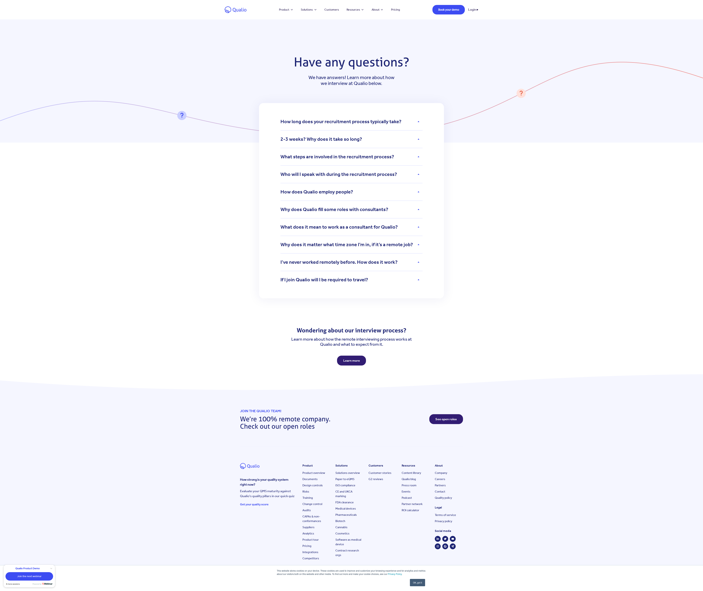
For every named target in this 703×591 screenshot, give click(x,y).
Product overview (313, 473)
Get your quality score (254, 504)
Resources (353, 9)
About (376, 9)
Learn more (351, 361)
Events (406, 491)
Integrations (310, 552)
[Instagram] (438, 546)
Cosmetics (342, 533)
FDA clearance (344, 502)
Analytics (308, 533)
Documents (310, 479)
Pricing (395, 9)
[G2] (445, 546)
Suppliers (308, 527)
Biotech (340, 521)
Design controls (312, 485)
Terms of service (445, 515)
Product (284, 9)
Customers (331, 9)
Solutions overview (347, 473)
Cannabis (341, 527)
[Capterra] (453, 546)
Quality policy (443, 497)
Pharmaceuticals (346, 515)
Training (307, 497)
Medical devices (345, 508)
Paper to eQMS (344, 479)
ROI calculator (410, 510)
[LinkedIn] (438, 539)
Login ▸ (473, 10)
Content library (411, 473)
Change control (312, 504)
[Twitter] (445, 539)
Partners (440, 485)
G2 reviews (376, 479)
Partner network (412, 504)
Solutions (307, 9)
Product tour (310, 539)
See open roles (446, 419)
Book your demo (448, 9)
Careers (440, 479)
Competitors (310, 558)
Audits (306, 510)
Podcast (407, 497)
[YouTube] (453, 539)
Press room (409, 485)
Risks (305, 491)
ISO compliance (345, 485)
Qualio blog (409, 479)
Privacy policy (443, 521)
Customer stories (380, 473)
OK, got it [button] (417, 582)
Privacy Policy (395, 573)
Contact (440, 491)
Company (441, 473)
